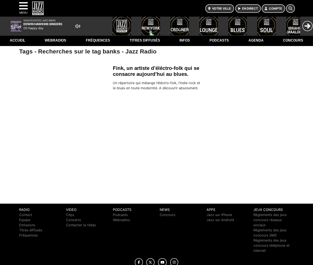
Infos (184, 40)
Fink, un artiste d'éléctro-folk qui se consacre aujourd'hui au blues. (156, 71)
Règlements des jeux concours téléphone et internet (271, 245)
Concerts (73, 220)
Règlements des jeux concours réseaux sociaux (270, 220)
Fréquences (98, 40)
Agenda (256, 40)
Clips (70, 215)
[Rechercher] (290, 8)
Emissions (27, 225)
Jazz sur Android (220, 220)
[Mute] (78, 26)
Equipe (24, 220)
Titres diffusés (145, 40)
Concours (293, 40)
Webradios (55, 40)
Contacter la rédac (81, 225)
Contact (25, 215)
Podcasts (219, 40)
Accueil (17, 40)
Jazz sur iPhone (219, 215)
